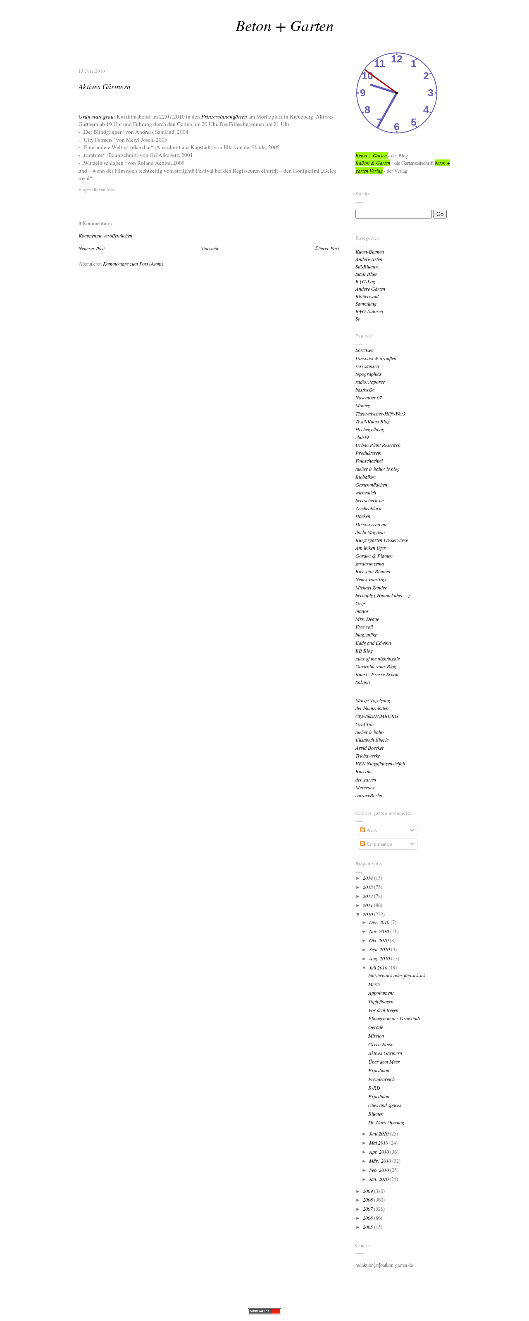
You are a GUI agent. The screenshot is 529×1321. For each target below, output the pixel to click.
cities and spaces (384, 1105)
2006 (368, 1217)
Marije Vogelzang (372, 700)
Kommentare (378, 844)
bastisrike (364, 389)
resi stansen (367, 366)
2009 (368, 1191)
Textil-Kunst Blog (372, 421)
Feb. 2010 (379, 1170)
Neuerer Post (92, 248)
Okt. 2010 (379, 940)
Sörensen (364, 350)
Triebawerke (367, 755)
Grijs (360, 603)
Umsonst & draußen (375, 358)
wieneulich (365, 492)
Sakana (362, 682)
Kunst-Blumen (369, 251)
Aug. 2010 (380, 958)
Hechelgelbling (369, 429)
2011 (368, 905)
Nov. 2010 (379, 931)
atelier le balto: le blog (377, 469)
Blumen (376, 1113)
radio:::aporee (370, 381)
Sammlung (365, 303)
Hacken (362, 516)
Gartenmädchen (371, 484)
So (357, 318)
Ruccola (363, 771)
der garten (365, 779)
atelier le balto (369, 732)
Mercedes (364, 787)
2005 (368, 1227)
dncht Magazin (370, 532)
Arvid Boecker (369, 747)
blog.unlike (366, 634)
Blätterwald (367, 296)
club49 (362, 437)
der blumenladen (371, 708)
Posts (371, 830)
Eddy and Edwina (373, 642)
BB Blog (364, 650)
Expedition (378, 1070)
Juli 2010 (378, 967)
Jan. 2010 (379, 1179)
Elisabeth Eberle (371, 740)
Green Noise (380, 1044)
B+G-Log (365, 281)
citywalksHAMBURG (376, 716)
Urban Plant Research (377, 445)
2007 (368, 1208)
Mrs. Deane (367, 618)
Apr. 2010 (379, 1151)
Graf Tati (364, 724)
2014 (368, 877)
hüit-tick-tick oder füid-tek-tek (396, 975)
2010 (368, 914)
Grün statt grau (96, 116)
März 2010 (380, 1160)
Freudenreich (381, 1079)
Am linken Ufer (370, 547)
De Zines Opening (386, 1122)
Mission (376, 1035)
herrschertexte (369, 500)
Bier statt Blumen (372, 571)
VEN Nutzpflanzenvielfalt (380, 763)
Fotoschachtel (369, 460)
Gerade (375, 1027)
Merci (374, 984)
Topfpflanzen (380, 1001)
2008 (368, 1199)
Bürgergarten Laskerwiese (381, 540)
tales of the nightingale (377, 658)
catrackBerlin (368, 795)
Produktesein (368, 452)
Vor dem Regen (383, 1010)
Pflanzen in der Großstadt (394, 1018)
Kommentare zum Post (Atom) (133, 263)
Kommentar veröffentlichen (105, 235)
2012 (368, 896)
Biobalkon (365, 476)
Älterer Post (327, 248)
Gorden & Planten (374, 555)
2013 (368, 887)
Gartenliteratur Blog (375, 666)
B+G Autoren (369, 311)
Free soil (364, 626)
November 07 (368, 397)
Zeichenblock (368, 508)
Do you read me (371, 524)
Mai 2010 (379, 1142)
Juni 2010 (379, 1133)
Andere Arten (368, 259)
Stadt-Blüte (366, 274)
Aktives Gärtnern (105, 86)
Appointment (380, 992)
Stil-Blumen (367, 266)
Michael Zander (371, 587)
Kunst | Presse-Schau (376, 674)
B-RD (374, 1087)
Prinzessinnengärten (224, 116)
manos (362, 611)
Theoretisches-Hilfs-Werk (380, 413)
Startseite (210, 248)
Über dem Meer (384, 1061)
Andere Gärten (370, 288)
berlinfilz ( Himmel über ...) (382, 595)
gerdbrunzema (369, 563)
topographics (368, 374)
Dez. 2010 (380, 922)
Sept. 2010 (380, 949)
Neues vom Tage (371, 579)
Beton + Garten (285, 24)
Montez (362, 405)
